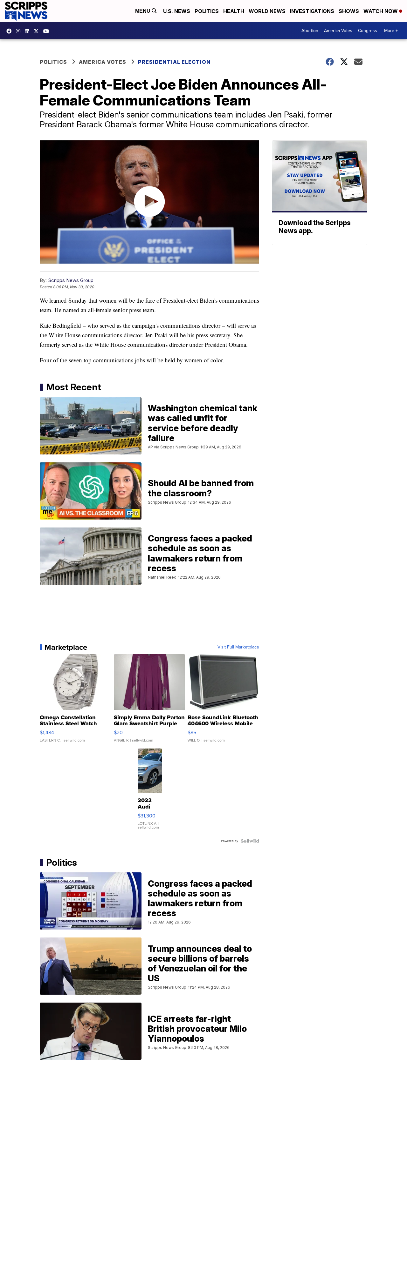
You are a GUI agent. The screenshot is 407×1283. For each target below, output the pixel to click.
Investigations (312, 11)
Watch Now (381, 11)
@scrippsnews (47, 31)
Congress (367, 30)
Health (233, 11)
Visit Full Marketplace (238, 647)
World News (267, 11)
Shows (349, 11)
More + (391, 30)
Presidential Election (174, 62)
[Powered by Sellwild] (250, 841)
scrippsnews (10, 31)
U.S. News (176, 11)
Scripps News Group (70, 280)
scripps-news (28, 31)
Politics (207, 11)
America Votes (338, 30)
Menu (143, 11)
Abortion (309, 30)
